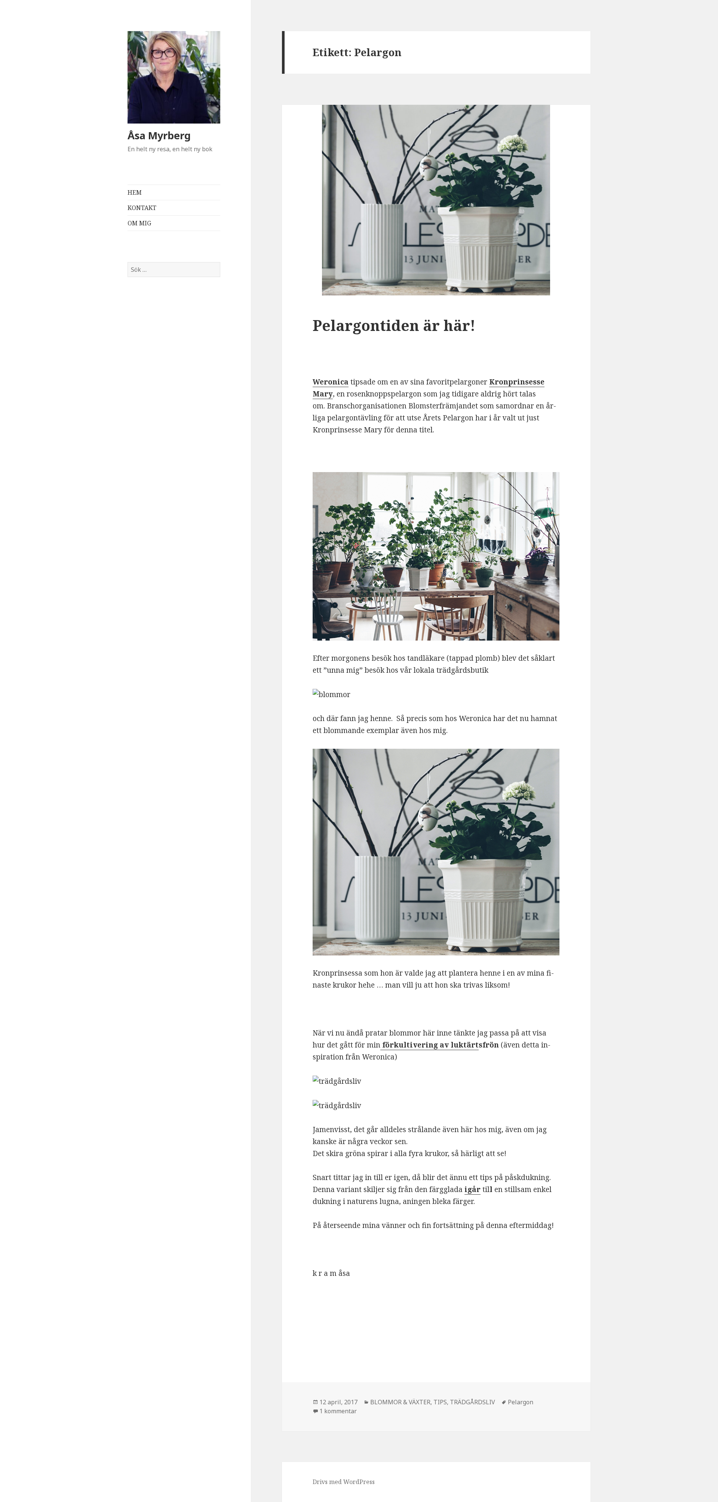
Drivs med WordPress (344, 1482)
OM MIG (139, 223)
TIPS (440, 1402)
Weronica (331, 382)
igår (472, 1189)
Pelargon (520, 1402)
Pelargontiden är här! (394, 325)
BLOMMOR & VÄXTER (400, 1402)
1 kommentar (338, 1411)
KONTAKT (142, 208)
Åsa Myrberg (159, 135)
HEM (135, 192)
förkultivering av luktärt (429, 1045)
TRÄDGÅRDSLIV (472, 1402)
